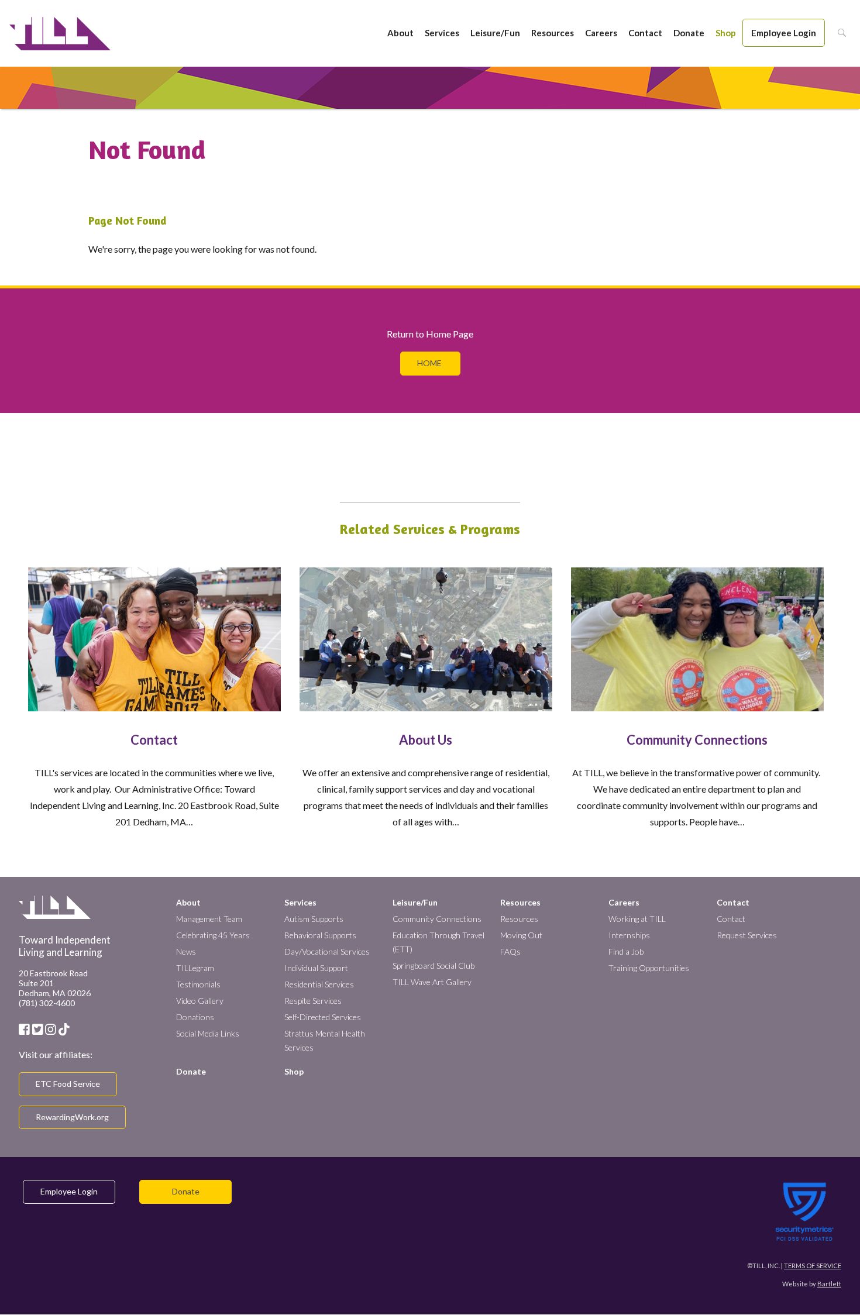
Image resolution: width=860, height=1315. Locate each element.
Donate (688, 32)
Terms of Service (812, 1265)
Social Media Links (207, 1033)
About (400, 32)
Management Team (209, 919)
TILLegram (195, 968)
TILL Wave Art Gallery (432, 982)
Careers (601, 32)
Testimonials (198, 984)
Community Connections (697, 740)
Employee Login (783, 32)
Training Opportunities (648, 968)
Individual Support (316, 968)
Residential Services (319, 984)
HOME (430, 363)
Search (838, 32)
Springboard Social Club (433, 965)
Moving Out (521, 935)
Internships (629, 935)
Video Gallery (199, 1001)
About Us (425, 740)
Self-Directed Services (322, 1017)
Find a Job (626, 951)
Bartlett (829, 1284)
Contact (645, 32)
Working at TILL (637, 919)
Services (442, 32)
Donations (195, 1017)
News (186, 951)
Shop (725, 32)
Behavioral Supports (320, 935)
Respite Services (313, 1001)
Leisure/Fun (495, 32)
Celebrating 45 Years (213, 935)
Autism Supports (313, 919)
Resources (552, 32)
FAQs (510, 951)
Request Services (747, 935)
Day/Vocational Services (327, 951)
